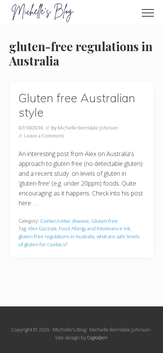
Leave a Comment (44, 135)
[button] (148, 12)
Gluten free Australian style (77, 105)
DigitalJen (97, 337)
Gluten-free (104, 220)
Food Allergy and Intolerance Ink (94, 228)
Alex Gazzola (42, 228)
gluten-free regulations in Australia (56, 236)
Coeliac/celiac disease (64, 220)
